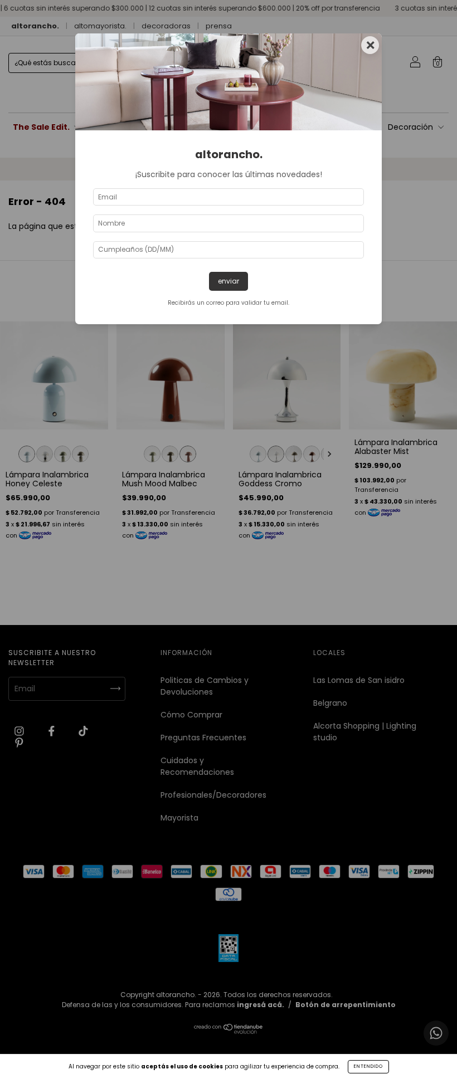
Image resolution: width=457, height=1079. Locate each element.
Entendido (368, 1066)
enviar (228, 281)
